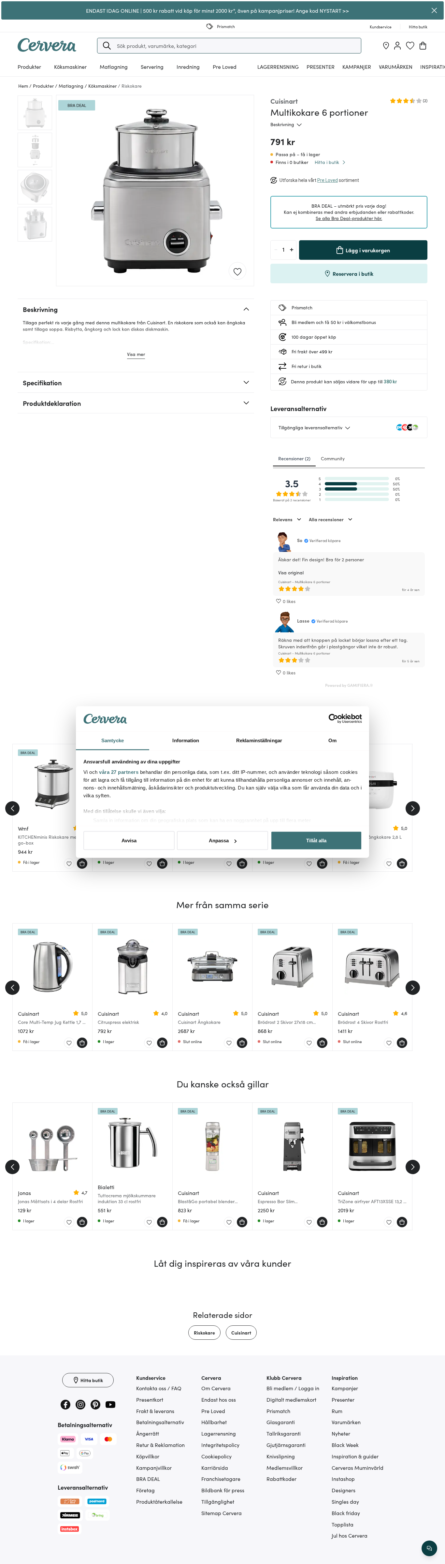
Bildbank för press (222, 1490)
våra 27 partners (118, 772)
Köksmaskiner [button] (70, 66)
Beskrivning (282, 124)
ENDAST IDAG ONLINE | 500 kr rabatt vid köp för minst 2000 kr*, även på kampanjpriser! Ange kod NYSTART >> (217, 10)
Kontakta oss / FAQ (158, 1388)
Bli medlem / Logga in (292, 1388)
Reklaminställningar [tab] (259, 740)
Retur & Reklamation (160, 1444)
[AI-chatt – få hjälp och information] (429, 1548)
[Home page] (47, 49)
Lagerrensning (278, 66)
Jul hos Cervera (349, 1535)
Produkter (29, 66)
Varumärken (395, 66)
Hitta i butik (327, 162)
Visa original (291, 572)
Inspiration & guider (355, 1456)
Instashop (343, 1478)
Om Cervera (216, 1388)
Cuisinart (241, 1332)
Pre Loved (225, 66)
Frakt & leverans (155, 1410)
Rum (337, 1410)
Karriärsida (214, 1467)
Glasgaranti (280, 1421)
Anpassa (219, 840)
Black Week (345, 1444)
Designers (343, 1490)
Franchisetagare (220, 1478)
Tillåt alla (316, 840)
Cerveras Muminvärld (357, 1467)
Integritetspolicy (220, 1444)
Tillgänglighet (217, 1501)
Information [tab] (185, 740)
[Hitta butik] (386, 45)
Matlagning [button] (114, 66)
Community (333, 458)
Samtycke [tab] (112, 740)
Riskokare (204, 1332)
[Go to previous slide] (12, 808)
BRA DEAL (148, 1478)
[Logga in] (397, 45)
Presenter (343, 1399)
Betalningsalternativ (160, 1421)
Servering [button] (152, 66)
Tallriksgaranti (283, 1433)
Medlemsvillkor (284, 1467)
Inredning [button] (188, 66)
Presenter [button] (321, 66)
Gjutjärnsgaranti (286, 1444)
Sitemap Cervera (221, 1512)
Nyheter (341, 1433)
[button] (106, 45)
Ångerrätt (147, 1433)
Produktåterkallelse (159, 1501)
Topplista (342, 1524)
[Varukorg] (422, 45)
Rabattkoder (281, 1478)
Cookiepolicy (216, 1456)
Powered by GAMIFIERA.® (349, 685)
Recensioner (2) (294, 458)
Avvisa (129, 840)
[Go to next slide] (413, 808)
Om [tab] (332, 740)
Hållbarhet (214, 1421)
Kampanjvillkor (154, 1467)
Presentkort (149, 1399)
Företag (145, 1490)
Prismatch (278, 1410)
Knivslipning (280, 1456)
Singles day (345, 1501)
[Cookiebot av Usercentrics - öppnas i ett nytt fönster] (333, 719)
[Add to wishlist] (237, 271)
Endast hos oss (218, 1399)
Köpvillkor (147, 1456)
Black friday (346, 1512)
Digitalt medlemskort (291, 1399)
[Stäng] (434, 10)
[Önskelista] (410, 45)
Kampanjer (356, 66)
